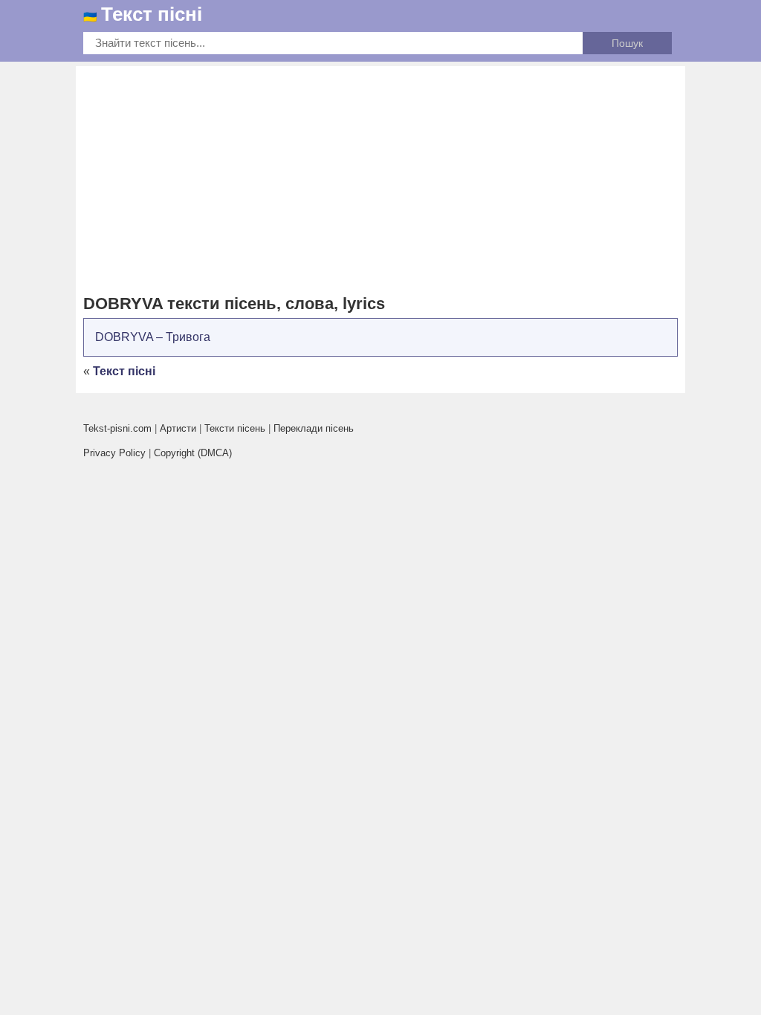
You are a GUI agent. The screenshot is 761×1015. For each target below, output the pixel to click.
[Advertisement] (380, 181)
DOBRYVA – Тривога (152, 337)
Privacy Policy (114, 452)
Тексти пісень (234, 428)
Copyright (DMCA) (193, 452)
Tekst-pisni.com (117, 428)
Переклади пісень (313, 428)
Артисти (178, 428)
